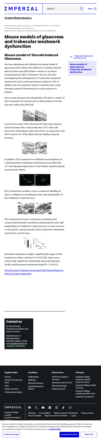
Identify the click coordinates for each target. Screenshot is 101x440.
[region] (50, 430)
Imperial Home (10, 26)
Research (55, 26)
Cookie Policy (55, 429)
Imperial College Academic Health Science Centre (83, 379)
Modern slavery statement (66, 413)
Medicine (32, 380)
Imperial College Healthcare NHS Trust (85, 392)
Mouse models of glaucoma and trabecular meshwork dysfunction (30, 31)
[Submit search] (81, 9)
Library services (11, 389)
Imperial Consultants (85, 396)
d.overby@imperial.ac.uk (16, 343)
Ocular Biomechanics (18, 18)
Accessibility (44, 413)
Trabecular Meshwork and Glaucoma (18, 28)
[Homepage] (23, 8)
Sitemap (32, 413)
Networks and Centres (62, 382)
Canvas (7, 377)
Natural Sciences (35, 383)
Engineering (33, 377)
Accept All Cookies (69, 434)
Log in (73, 415)
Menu (90, 8)
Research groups (24, 26)
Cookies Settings (11, 434)
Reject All (89, 434)
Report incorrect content (56, 415)
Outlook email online (13, 392)
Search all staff (58, 389)
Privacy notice (87, 413)
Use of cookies (34, 415)
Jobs (6, 385)
